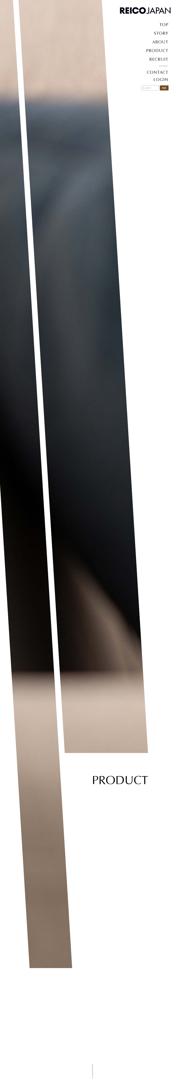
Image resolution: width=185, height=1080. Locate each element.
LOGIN (160, 79)
